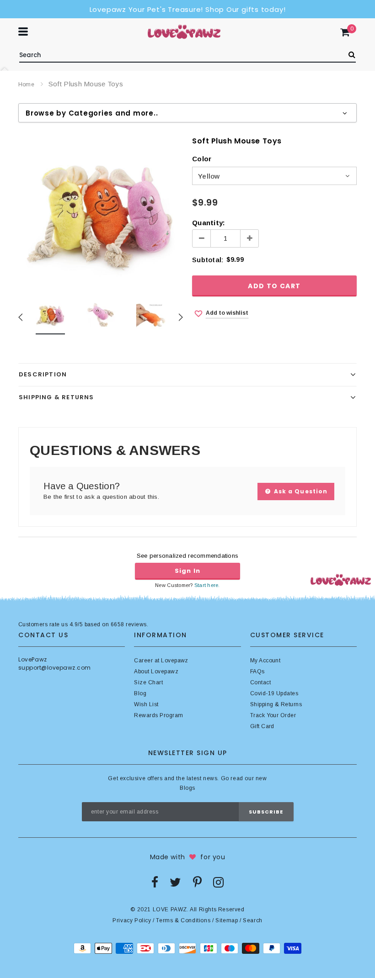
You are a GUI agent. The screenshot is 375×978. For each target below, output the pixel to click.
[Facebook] (154, 882)
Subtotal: (207, 260)
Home (26, 84)
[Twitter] (175, 882)
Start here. (207, 585)
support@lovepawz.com (54, 667)
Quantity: (208, 223)
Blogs (187, 788)
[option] (100, 210)
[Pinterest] (197, 882)
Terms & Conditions (183, 920)
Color (201, 159)
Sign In (187, 570)
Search (252, 920)
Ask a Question (299, 491)
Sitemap (226, 920)
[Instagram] (218, 882)
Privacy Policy (131, 920)
